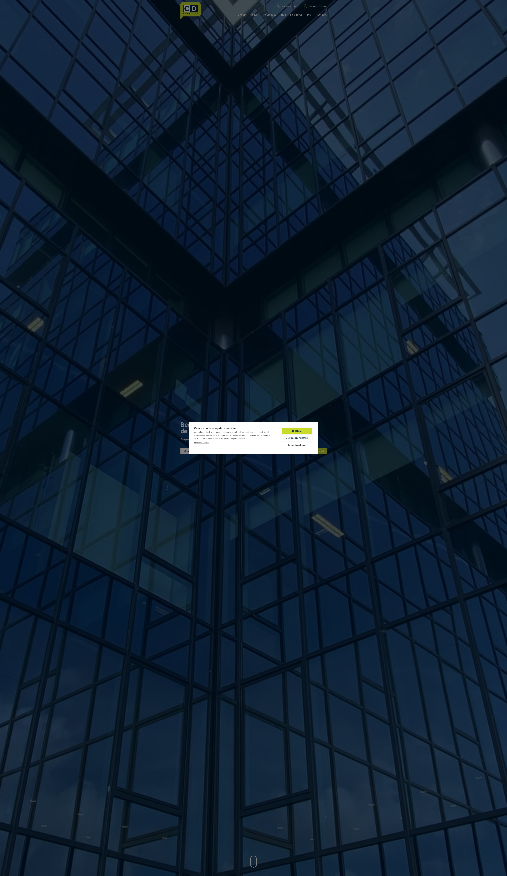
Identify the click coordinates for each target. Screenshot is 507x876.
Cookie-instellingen (297, 445)
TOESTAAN (297, 431)
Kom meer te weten (201, 443)
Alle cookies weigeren (297, 438)
